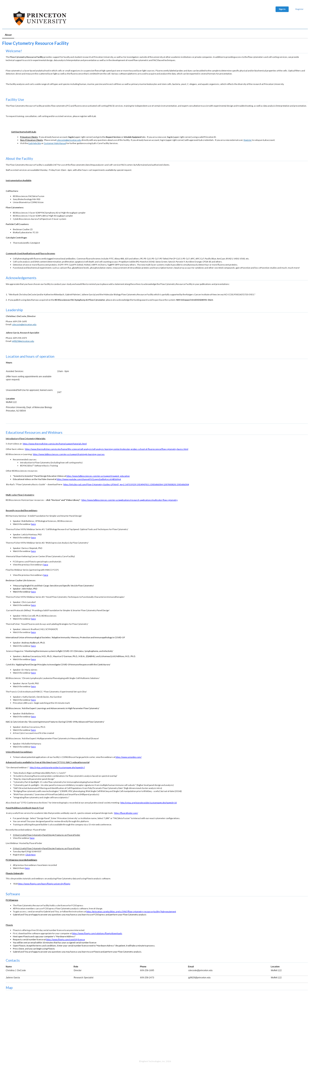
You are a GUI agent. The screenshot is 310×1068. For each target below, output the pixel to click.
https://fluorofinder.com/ (126, 813)
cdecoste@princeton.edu (69, 140)
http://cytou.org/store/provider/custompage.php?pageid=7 (57, 767)
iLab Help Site (34, 143)
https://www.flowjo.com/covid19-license (65, 939)
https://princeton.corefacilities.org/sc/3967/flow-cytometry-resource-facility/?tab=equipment (131, 911)
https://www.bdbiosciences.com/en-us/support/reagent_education (98, 476)
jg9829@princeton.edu (23, 341)
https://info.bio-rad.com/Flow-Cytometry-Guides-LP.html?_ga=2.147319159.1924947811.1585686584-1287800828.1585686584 (126, 484)
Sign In (282, 9)
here (33, 524)
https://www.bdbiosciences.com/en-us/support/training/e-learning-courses (69, 454)
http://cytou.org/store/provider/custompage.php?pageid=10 (148, 802)
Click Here (30, 854)
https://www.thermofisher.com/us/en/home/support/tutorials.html (55, 443)
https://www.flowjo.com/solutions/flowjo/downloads (97, 933)
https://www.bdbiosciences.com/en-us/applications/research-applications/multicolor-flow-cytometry (129, 500)
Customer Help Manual (55, 143)
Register (299, 9)
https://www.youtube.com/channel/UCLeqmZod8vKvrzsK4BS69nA (89, 479)
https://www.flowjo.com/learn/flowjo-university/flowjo (44, 883)
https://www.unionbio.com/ (129, 757)
